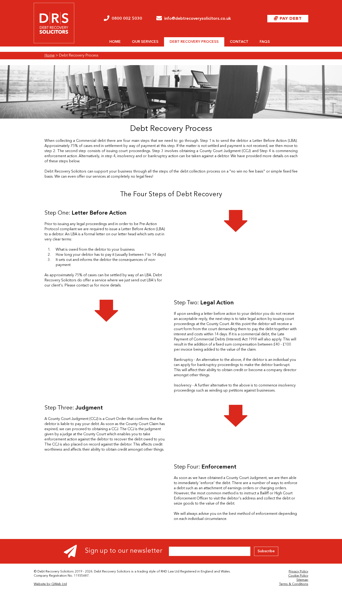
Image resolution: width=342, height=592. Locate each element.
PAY (290, 19)
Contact (239, 42)
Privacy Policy (298, 571)
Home (115, 42)
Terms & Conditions (293, 584)
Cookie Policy (298, 575)
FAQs (265, 42)
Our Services (145, 42)
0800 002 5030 (127, 19)
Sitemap (302, 580)
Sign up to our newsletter (122, 551)
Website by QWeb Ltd (50, 584)
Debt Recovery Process (194, 42)
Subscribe (266, 551)
